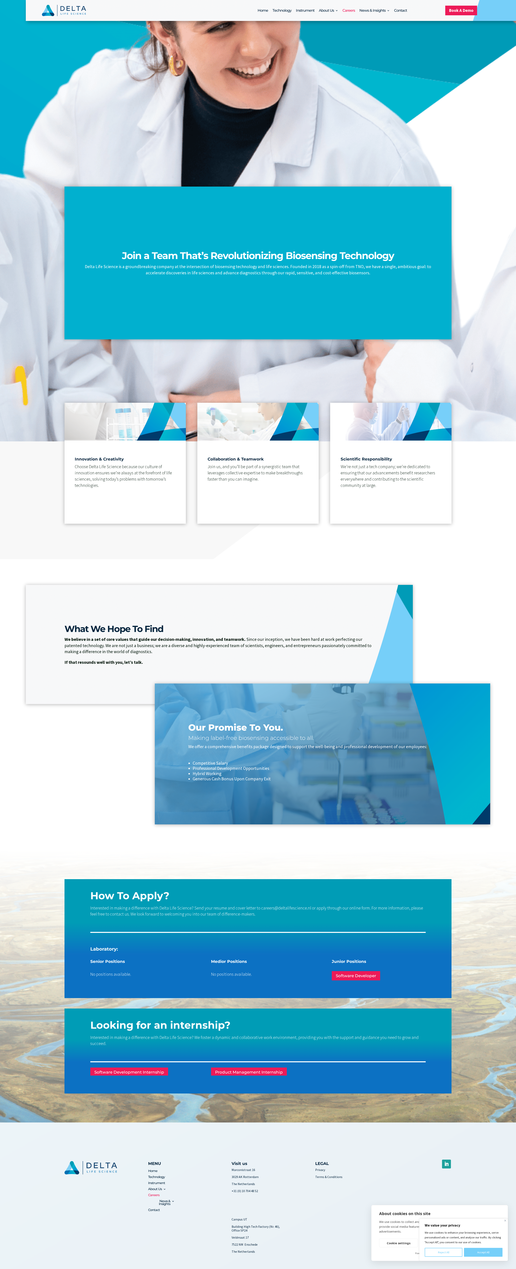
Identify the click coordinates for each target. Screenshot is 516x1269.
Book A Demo (461, 10)
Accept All (483, 1252)
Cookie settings (398, 1243)
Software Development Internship (129, 1072)
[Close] (505, 1221)
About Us (326, 11)
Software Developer (356, 975)
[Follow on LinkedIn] (446, 1164)
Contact (400, 11)
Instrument (305, 11)
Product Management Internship (249, 1072)
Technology (282, 11)
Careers (348, 11)
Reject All (443, 1252)
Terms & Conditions (328, 1177)
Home (263, 11)
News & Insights (372, 11)
